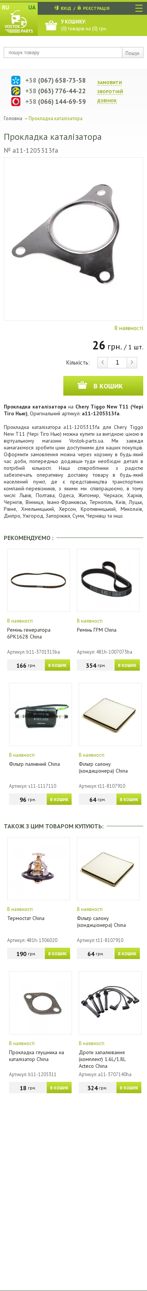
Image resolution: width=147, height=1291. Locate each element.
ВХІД (66, 8)
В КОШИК (57, 665)
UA (32, 7)
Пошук (132, 53)
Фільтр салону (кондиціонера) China (103, 767)
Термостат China (25, 918)
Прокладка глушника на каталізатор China (36, 1056)
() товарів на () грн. (84, 25)
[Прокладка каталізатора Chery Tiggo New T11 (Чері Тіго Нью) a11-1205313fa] (73, 239)
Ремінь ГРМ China (96, 629)
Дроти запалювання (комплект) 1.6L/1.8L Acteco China (102, 1059)
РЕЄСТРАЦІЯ (96, 8)
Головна (13, 118)
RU (5, 7)
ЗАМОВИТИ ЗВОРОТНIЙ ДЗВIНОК (110, 91)
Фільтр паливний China (34, 764)
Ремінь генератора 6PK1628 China (29, 633)
